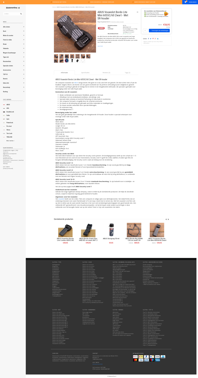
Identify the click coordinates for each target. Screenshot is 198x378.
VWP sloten (116, 328)
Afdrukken (146, 43)
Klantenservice (7, 162)
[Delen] (148, 39)
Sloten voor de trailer (88, 279)
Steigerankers (146, 271)
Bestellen (54, 247)
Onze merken (7, 99)
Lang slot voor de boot (88, 324)
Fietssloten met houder (58, 343)
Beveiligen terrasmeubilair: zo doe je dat (124, 289)
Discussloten (55, 282)
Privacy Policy (7, 157)
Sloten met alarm (57, 312)
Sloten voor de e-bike (88, 271)
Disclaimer (6, 155)
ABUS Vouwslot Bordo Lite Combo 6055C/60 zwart (100, 240)
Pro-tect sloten (117, 314)
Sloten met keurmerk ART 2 (60, 322)
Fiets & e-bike (7, 40)
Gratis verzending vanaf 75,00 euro (144, 2)
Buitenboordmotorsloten (59, 289)
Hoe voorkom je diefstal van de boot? (92, 302)
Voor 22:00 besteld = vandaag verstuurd (102, 2)
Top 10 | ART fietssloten (149, 332)
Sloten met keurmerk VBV (59, 317)
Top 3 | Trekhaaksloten (149, 345)
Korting (5, 91)
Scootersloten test (118, 302)
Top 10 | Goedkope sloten (150, 314)
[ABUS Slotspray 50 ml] (146, 230)
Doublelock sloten (118, 319)
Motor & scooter (8, 35)
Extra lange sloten (87, 312)
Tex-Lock (9, 133)
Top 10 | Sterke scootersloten (151, 333)
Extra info (6, 83)
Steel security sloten (118, 332)
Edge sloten (116, 320)
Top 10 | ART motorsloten (150, 322)
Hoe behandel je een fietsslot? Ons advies (124, 287)
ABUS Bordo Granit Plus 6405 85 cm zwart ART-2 (123, 239)
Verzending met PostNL (59, 2)
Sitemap (5, 163)
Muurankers (55, 278)
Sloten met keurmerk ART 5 (60, 327)
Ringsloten (55, 266)
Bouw (4, 44)
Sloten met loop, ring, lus (59, 332)
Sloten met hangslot (57, 342)
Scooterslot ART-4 (118, 301)
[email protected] (97, 364)
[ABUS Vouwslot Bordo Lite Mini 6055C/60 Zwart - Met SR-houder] (75, 32)
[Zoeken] (21, 12)
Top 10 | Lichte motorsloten (151, 319)
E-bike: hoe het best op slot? (120, 304)
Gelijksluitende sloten (88, 322)
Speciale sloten (8, 66)
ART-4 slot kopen (117, 278)
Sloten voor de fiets (87, 268)
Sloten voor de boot (88, 264)
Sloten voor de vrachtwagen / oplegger (93, 278)
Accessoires (7, 70)
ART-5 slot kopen (117, 279)
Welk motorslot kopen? (119, 294)
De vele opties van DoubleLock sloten (123, 333)
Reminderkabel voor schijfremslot (152, 266)
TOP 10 (5, 74)
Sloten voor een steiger (88, 286)
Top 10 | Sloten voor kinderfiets (151, 330)
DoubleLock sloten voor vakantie (122, 335)
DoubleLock (10, 112)
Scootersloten (86, 299)
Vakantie (6, 48)
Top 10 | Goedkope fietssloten (151, 328)
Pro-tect (9, 126)
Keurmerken (7, 61)
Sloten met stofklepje (58, 337)
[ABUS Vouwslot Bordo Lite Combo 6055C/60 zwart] (100, 230)
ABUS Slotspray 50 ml (146, 238)
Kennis (5, 79)
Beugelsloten (56, 271)
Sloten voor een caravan (89, 289)
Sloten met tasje (56, 333)
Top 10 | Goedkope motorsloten (152, 325)
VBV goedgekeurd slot (119, 269)
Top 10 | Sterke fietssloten (150, 327)
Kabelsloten (55, 273)
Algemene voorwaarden (9, 153)
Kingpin (54, 286)
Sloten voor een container (89, 284)
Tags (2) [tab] (127, 73)
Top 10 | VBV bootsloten (149, 342)
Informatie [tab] (64, 73)
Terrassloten (86, 315)
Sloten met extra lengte (58, 340)
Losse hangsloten (147, 268)
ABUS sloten (116, 315)
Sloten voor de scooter (88, 269)
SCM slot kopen (117, 268)
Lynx (7, 119)
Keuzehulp (6, 87)
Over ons (5, 152)
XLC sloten (115, 330)
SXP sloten (115, 324)
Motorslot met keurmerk (120, 297)
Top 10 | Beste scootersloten (151, 317)
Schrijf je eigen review (117, 22)
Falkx (8, 115)
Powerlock (9, 122)
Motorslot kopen (87, 297)
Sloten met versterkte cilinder (60, 338)
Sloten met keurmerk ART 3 (60, 324)
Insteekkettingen (147, 274)
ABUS (8, 104)
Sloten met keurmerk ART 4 (60, 325)
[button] (24, 27)
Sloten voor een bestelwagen (90, 287)
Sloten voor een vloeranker (90, 292)
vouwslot (61, 199)
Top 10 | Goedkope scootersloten (152, 338)
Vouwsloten (55, 269)
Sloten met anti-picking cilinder (61, 315)
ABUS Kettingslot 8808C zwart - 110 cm (77, 239)
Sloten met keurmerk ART (59, 320)
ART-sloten (85, 314)
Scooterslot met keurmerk (120, 296)
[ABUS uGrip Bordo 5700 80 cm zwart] (55, 230)
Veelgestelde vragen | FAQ (10, 150)
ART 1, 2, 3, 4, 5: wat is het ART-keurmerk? (124, 264)
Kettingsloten (56, 264)
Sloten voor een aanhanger (90, 294)
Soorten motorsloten (88, 320)
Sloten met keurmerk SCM (59, 319)
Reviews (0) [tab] (106, 73)
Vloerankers (146, 273)
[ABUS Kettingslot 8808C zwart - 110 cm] (77, 230)
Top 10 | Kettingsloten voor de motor (153, 320)
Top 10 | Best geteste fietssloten (152, 315)
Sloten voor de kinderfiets (89, 276)
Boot (4, 31)
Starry (8, 130)
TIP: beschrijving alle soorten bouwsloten (124, 286)
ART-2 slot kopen (117, 274)
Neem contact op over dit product (153, 41)
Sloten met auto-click (58, 335)
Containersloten (56, 291)
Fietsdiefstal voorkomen (119, 282)
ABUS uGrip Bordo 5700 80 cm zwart (55, 239)
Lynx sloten (116, 317)
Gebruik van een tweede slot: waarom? (123, 281)
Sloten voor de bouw (88, 282)
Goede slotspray (147, 264)
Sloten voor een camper (89, 291)
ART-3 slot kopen (117, 276)
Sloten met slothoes (57, 328)
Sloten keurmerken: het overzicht (122, 306)
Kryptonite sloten (117, 322)
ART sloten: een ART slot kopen (121, 271)
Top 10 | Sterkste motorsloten (151, 312)
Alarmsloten (55, 276)
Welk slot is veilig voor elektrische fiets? (123, 284)
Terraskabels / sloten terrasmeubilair (153, 278)
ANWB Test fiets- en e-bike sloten (91, 301)
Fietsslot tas (146, 279)
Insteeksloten (56, 279)
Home (54, 7)
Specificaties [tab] (85, 73)
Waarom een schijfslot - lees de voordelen (124, 292)
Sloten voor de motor (88, 266)
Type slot (6, 57)
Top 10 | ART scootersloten (150, 337)
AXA (7, 108)
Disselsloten (55, 268)
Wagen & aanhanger (9, 53)
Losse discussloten (148, 269)
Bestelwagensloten (57, 294)
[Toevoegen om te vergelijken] (137, 12)
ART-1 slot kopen (117, 273)
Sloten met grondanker (58, 330)
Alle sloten (6, 27)
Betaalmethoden (7, 158)
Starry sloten (116, 327)
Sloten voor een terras (88, 296)
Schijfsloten (55, 274)
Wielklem (55, 284)
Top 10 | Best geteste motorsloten (152, 324)
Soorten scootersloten (88, 319)
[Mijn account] (3, 2)
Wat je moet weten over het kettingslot (123, 291)
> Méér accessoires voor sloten (151, 284)
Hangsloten (55, 281)
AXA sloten (115, 312)
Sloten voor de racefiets (89, 274)
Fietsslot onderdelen (148, 281)
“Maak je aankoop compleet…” (151, 282)
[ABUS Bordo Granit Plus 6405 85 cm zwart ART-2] (123, 230)
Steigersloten (56, 292)
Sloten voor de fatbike (88, 273)
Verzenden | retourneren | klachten (13, 160)
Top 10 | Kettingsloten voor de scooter (153, 335)
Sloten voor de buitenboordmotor (91, 281)
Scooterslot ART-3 (118, 299)
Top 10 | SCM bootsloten (150, 340)
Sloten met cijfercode (58, 314)
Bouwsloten (85, 317)
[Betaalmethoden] (135, 356)
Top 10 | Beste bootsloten (150, 343)
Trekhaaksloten (56, 296)
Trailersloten (56, 287)
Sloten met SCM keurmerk (120, 266)
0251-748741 (6, 167)
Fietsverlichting (147, 276)
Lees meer (100, 46)
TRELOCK (9, 137)
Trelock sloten (117, 325)
